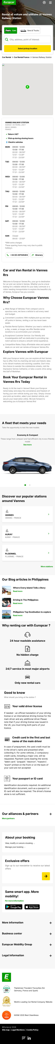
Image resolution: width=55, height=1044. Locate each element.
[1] (25, 485)
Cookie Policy (32, 1030)
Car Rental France (21, 57)
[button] (27, 87)
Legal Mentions (18, 1030)
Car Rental (6, 57)
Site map (6, 1030)
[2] (30, 485)
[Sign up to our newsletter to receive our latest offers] (46, 876)
